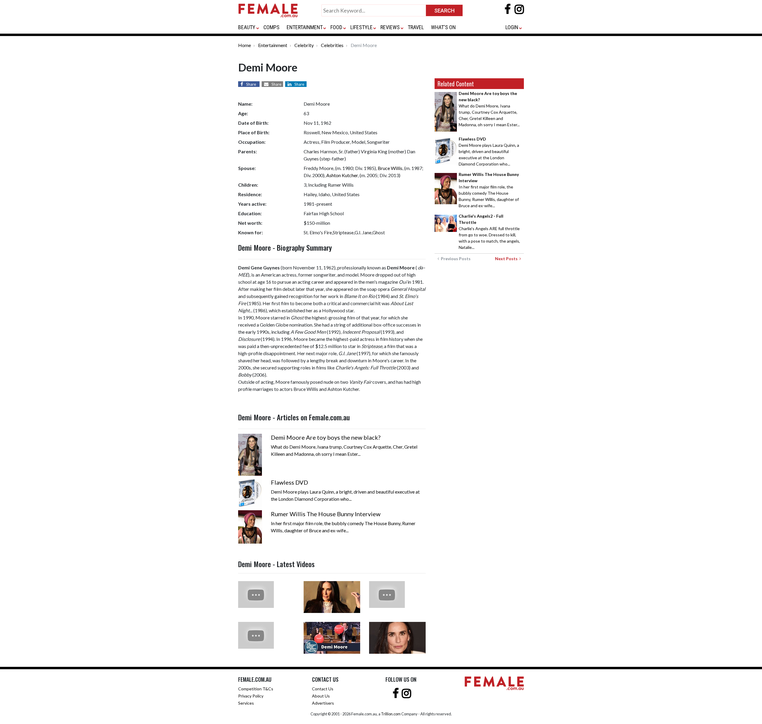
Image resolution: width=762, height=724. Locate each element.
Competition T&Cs (255, 688)
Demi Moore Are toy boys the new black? (325, 437)
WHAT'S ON (443, 27)
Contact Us (322, 688)
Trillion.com (391, 713)
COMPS (271, 27)
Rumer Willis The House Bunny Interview (325, 513)
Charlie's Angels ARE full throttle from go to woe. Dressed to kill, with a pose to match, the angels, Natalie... (489, 231)
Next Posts (507, 258)
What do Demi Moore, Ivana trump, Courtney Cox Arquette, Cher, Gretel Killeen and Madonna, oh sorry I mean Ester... (489, 109)
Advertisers (323, 703)
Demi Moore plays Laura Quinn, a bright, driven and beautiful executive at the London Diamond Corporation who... (489, 151)
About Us (321, 695)
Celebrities (332, 45)
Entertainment (272, 45)
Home (244, 45)
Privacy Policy (250, 695)
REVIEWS (390, 27)
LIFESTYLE (361, 27)
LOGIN (511, 27)
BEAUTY (246, 27)
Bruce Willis (390, 168)
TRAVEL (416, 27)
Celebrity (304, 45)
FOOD (336, 27)
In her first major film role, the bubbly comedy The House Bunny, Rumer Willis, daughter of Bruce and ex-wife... (489, 190)
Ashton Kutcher (342, 175)
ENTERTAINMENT (305, 27)
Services (246, 703)
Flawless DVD (289, 482)
